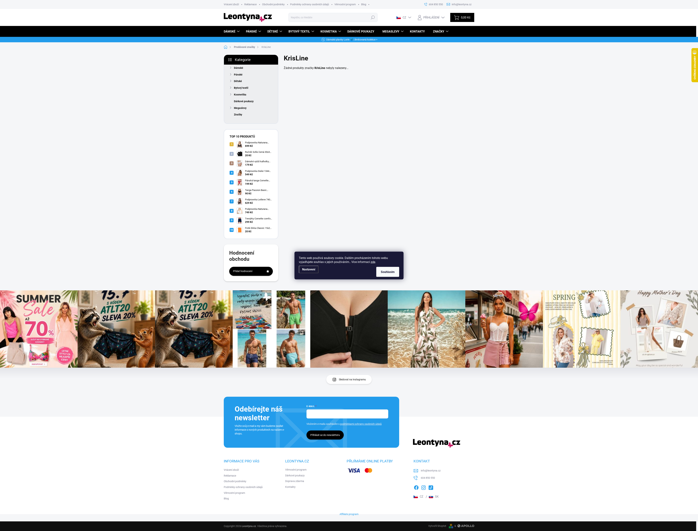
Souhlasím (388, 272)
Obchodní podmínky (273, 4)
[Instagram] (423, 487)
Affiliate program (349, 514)
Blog (363, 4)
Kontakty (290, 486)
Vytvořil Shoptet (437, 525)
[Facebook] (416, 487)
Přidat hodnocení (242, 271)
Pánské (238, 74)
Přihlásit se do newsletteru (325, 435)
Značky (238, 114)
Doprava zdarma (294, 481)
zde (373, 262)
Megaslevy (240, 108)
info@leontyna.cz (431, 470)
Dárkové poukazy (244, 101)
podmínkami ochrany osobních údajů (361, 423)
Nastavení (308, 269)
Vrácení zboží (231, 4)
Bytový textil (241, 87)
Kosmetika (240, 94)
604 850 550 (428, 477)
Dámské (238, 67)
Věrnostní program (345, 4)
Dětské (238, 81)
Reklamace (250, 4)
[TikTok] (431, 487)
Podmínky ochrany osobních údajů (309, 4)
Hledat (373, 17)
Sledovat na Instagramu (352, 379)
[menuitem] (232, 31)
